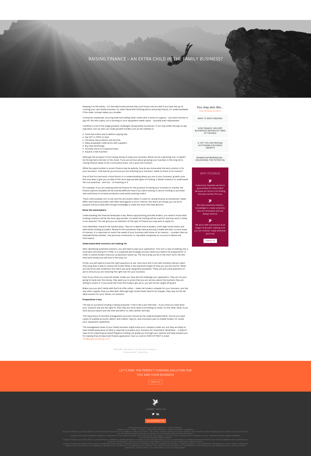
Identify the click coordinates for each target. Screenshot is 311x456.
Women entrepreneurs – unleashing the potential (210, 158)
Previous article (129, 352)
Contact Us (210, 241)
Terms (134, 429)
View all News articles (209, 111)
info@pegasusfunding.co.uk (96, 339)
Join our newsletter (155, 421)
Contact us (155, 382)
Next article (143, 352)
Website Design (174, 429)
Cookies (141, 429)
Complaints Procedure (156, 429)
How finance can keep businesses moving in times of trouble (210, 130)
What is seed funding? (210, 118)
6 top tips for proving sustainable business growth (210, 145)
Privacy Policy (123, 429)
